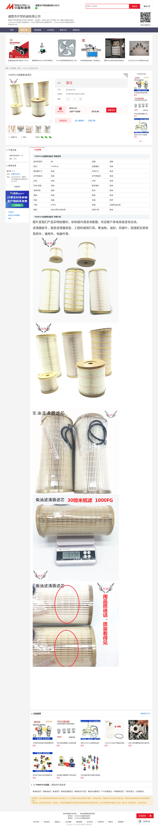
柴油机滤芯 (37, 791)
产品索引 (11, 212)
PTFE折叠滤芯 (106, 791)
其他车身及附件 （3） (16, 156)
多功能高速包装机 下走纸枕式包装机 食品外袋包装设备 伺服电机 (101, 61)
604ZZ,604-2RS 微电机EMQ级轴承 (139, 61)
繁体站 (110, 822)
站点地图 (68, 822)
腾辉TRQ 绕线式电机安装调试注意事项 (117, 61)
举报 (24, 137)
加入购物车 (79, 120)
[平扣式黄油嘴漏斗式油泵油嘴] (141, 104)
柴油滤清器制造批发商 (87, 814)
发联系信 (63, 120)
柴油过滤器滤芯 (94, 791)
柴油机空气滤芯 (80, 791)
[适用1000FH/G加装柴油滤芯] (141, 125)
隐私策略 (79, 822)
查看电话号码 (15, 174)
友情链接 (121, 822)
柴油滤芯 (56, 791)
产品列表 (13, 68)
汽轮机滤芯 (129, 791)
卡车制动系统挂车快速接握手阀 (144, 93)
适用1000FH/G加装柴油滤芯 (143, 135)
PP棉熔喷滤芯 (118, 791)
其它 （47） (13, 159)
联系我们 (47, 822)
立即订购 (91, 120)
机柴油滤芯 (47, 791)
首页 (7, 68)
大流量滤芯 (139, 791)
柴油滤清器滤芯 (67, 791)
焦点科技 (82, 824)
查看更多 (17, 187)
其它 (19, 68)
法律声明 (101, 822)
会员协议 (90, 822)
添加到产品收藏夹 (14, 215)
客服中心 (58, 822)
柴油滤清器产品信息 (70, 814)
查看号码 (111, 110)
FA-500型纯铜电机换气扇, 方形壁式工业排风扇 (71, 61)
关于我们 (36, 822)
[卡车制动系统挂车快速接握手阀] (141, 83)
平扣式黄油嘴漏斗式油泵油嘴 (143, 114)
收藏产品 (14, 137)
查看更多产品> (145, 714)
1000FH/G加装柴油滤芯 (82, 816)
